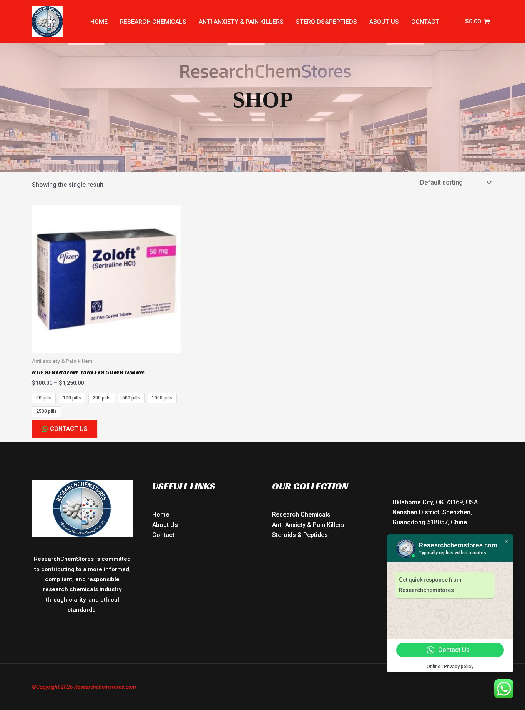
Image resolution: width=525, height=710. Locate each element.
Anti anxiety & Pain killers (241, 21)
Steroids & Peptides (300, 535)
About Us (165, 525)
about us (384, 21)
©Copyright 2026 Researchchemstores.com (84, 687)
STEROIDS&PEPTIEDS (326, 21)
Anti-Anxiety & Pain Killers (308, 525)
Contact (425, 21)
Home (99, 21)
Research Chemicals (301, 514)
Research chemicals (153, 21)
